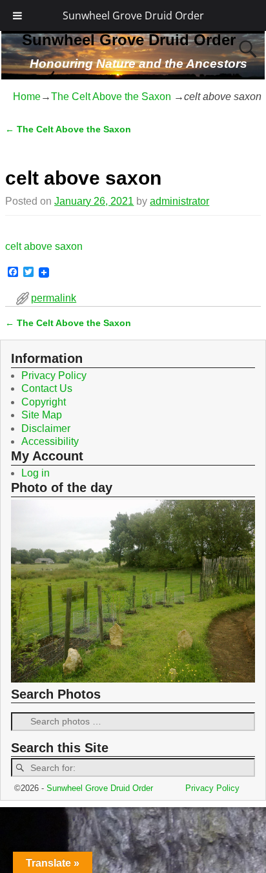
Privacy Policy (54, 375)
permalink (53, 298)
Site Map (41, 414)
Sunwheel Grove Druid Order (133, 15)
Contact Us (46, 388)
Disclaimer (45, 428)
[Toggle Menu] (17, 15)
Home (27, 96)
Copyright (43, 401)
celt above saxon (44, 246)
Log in (35, 472)
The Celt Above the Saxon (111, 96)
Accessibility (50, 441)
